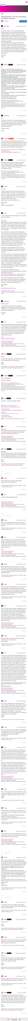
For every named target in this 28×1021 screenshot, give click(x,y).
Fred (5, 322)
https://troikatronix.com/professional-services (10, 406)
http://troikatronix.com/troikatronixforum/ (11, 271)
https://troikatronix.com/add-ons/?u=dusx (9, 413)
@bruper (3, 762)
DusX (5, 398)
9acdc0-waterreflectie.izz (7, 205)
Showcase (5, 21)
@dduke (3, 955)
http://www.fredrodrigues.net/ (7, 341)
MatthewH (6, 138)
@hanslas (3, 429)
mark (5, 213)
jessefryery (6, 26)
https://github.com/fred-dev (7, 342)
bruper (5, 478)
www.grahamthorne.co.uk (13, 100)
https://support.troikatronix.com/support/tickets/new (12, 410)
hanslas (5, 186)
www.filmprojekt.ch (12, 366)
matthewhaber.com (13, 149)
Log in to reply (23, 21)
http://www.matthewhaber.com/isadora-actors (10, 152)
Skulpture (6, 64)
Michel (5, 354)
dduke (5, 701)
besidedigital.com (21, 149)
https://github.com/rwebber (6, 416)
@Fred (2, 356)
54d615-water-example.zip (8, 338)
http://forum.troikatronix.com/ (8, 274)
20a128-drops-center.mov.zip (8, 288)
